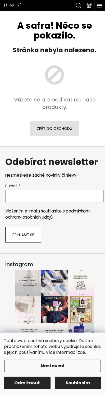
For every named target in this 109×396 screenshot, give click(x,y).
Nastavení (53, 366)
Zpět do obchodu (54, 128)
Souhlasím (78, 383)
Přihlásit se (23, 234)
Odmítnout (27, 383)
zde (81, 352)
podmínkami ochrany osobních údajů (47, 214)
